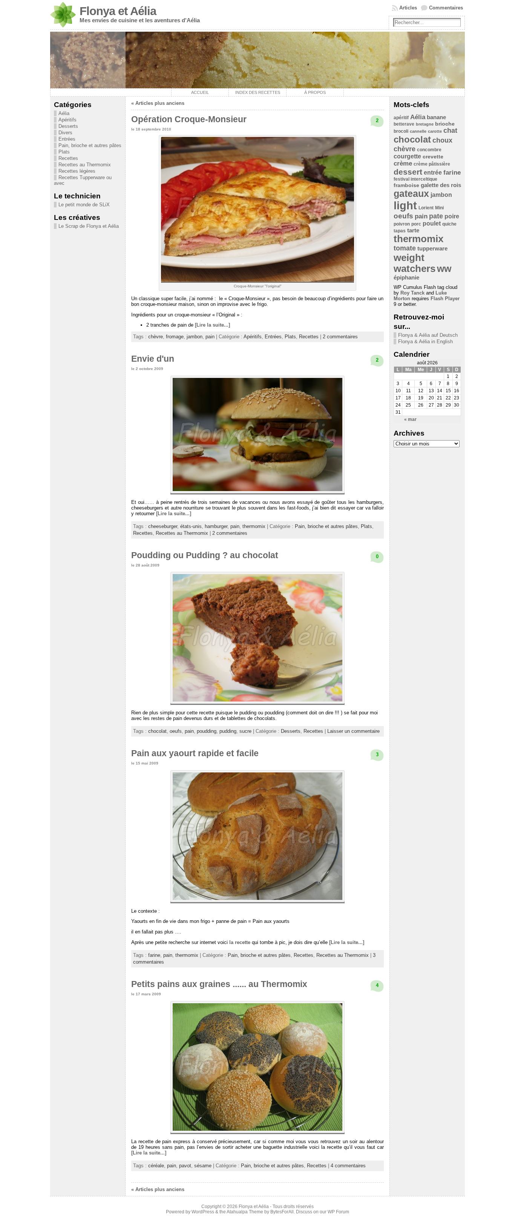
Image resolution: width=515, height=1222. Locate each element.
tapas (400, 230)
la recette (239, 942)
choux (442, 140)
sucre (245, 731)
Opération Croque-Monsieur (189, 119)
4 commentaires (348, 1165)
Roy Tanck (412, 293)
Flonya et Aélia (118, 11)
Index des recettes (257, 92)
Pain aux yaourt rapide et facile (195, 753)
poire (451, 216)
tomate (405, 248)
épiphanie (406, 277)
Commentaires (446, 8)
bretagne (425, 124)
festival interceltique (415, 179)
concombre (429, 149)
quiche (449, 224)
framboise (406, 185)
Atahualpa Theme (245, 1211)
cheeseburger (162, 526)
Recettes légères (76, 171)
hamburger (216, 526)
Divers (65, 132)
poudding (206, 731)
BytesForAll (282, 1211)
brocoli (401, 131)
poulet (432, 223)
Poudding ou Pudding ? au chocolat (204, 555)
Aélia (63, 113)
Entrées (66, 139)
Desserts (68, 126)
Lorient (426, 207)
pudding (227, 731)
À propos (315, 92)
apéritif (401, 117)
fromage (175, 336)
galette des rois (441, 185)
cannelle (418, 131)
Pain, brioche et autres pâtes (89, 145)
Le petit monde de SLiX (84, 204)
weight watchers (414, 263)
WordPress (203, 1211)
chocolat (157, 731)
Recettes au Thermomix (84, 164)
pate (436, 216)
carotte (435, 131)
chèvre (155, 336)
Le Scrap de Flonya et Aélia (88, 226)
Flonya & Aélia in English (425, 341)
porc (416, 224)
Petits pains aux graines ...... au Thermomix (219, 984)
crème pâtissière (432, 164)
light (405, 205)
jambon (194, 336)
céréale (156, 1165)
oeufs (176, 731)
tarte (413, 230)
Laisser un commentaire (353, 731)
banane (436, 117)
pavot (185, 1165)
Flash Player (445, 298)
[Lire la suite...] (212, 325)
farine (154, 955)
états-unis (191, 526)
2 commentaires (340, 336)
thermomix (253, 526)
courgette (407, 156)
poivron (402, 224)
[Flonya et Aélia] (257, 60)
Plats (64, 152)
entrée (433, 172)
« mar (410, 419)
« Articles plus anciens (157, 103)
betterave (404, 124)
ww (444, 268)
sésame (203, 1165)
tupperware (432, 248)
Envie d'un (152, 359)
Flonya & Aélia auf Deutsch (428, 335)
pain (210, 336)
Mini (439, 207)
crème (403, 163)
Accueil (200, 92)
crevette (433, 157)
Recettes (68, 158)
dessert (408, 171)
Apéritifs (67, 120)
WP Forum (338, 1211)
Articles (408, 8)
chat (450, 130)
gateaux (411, 193)
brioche (445, 124)
